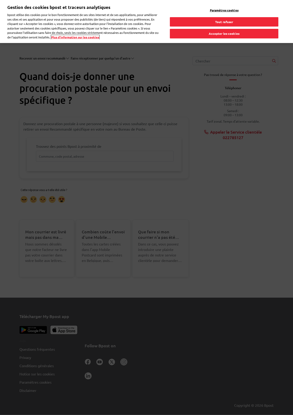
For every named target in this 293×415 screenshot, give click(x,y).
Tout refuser (224, 22)
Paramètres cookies (224, 10)
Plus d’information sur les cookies (75, 37)
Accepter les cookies (224, 33)
